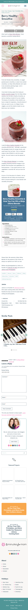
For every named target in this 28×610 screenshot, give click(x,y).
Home (4, 564)
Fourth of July (18, 587)
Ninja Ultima (5, 276)
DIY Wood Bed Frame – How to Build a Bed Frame (20, 481)
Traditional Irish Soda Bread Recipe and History (7, 481)
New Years (6, 582)
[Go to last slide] (2, 335)
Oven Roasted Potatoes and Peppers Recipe (7, 498)
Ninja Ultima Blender (14, 34)
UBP (16, 276)
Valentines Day (19, 582)
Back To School (7, 589)
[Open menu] (25, 6)
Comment (5, 376)
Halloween (5, 591)
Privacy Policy (14, 608)
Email (4, 404)
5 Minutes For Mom (19, 287)
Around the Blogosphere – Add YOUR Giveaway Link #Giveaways (7, 303)
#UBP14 (4, 273)
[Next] (26, 335)
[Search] (24, 453)
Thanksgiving (18, 589)
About (4, 566)
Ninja (24, 273)
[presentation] (15, 331)
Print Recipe (20, 31)
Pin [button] (14, 214)
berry (14, 273)
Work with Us (18, 605)
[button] (11, 209)
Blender (19, 273)
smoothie (11, 276)
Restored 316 (14, 602)
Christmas (18, 591)
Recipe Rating (5, 370)
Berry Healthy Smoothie (13, 145)
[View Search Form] (3, 6)
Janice (6, 22)
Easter (17, 584)
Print (9, 214)
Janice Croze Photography (8, 269)
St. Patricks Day (7, 584)
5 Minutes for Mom (12, 267)
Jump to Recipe (10, 31)
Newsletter (6, 568)
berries (9, 273)
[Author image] (3, 22)
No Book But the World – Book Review (20, 301)
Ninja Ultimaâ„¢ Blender (10, 161)
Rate (20, 214)
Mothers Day (6, 587)
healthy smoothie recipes (8, 94)
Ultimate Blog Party (6, 279)
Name (4, 397)
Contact (5, 571)
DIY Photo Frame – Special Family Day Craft (20, 498)
